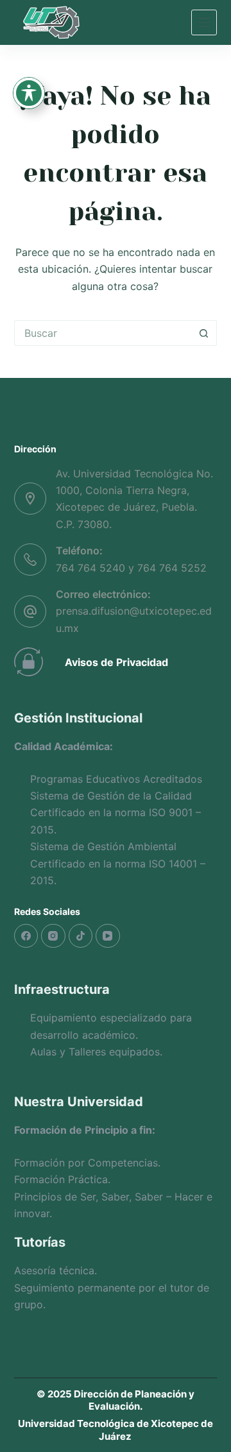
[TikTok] (81, 936)
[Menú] (204, 22)
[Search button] (204, 333)
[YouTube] (108, 936)
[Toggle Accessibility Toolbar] (28, 93)
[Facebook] (26, 936)
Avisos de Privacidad (116, 662)
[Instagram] (53, 936)
